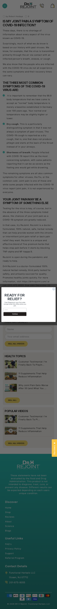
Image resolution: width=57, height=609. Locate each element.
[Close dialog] (54, 289)
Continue (15, 314)
